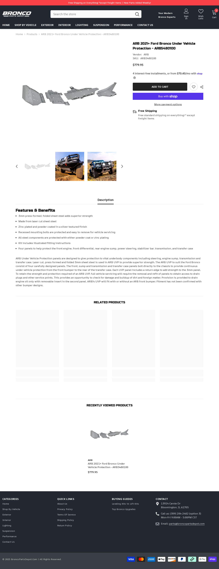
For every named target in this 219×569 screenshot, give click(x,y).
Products (32, 34)
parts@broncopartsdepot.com (187, 523)
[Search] (96, 14)
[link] (194, 87)
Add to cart (160, 87)
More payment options (168, 104)
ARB (146, 54)
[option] (69, 95)
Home (19, 34)
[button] (16, 166)
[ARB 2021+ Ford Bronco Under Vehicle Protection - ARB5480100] (109, 434)
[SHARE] (200, 87)
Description (105, 200)
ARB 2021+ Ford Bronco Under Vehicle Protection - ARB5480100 (108, 465)
